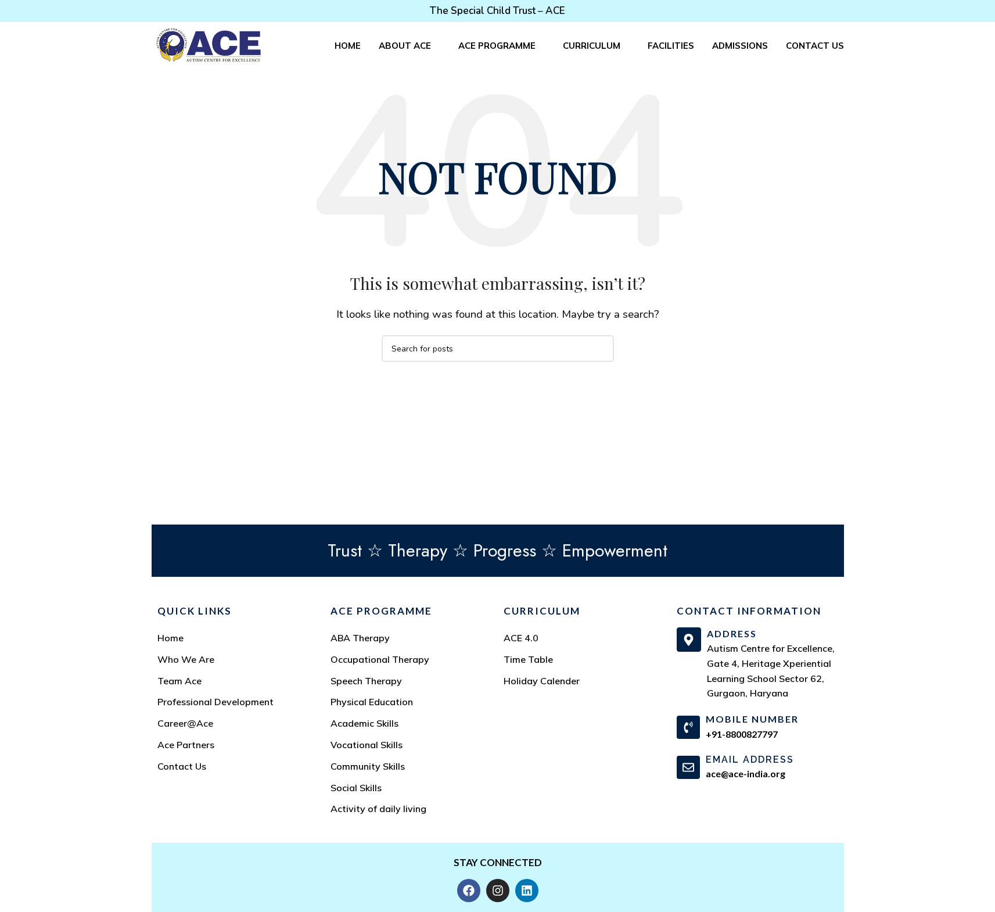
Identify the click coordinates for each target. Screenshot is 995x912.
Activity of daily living (378, 808)
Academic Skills (364, 723)
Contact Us (181, 766)
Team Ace (179, 681)
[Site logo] (208, 44)
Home (170, 638)
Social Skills (356, 787)
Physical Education (372, 702)
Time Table (528, 659)
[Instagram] (497, 890)
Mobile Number (752, 718)
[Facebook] (468, 890)
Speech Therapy (366, 681)
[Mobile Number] (688, 727)
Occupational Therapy (380, 659)
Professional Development (215, 702)
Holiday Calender (542, 681)
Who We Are (185, 659)
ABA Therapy (360, 638)
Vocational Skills (367, 745)
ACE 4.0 (521, 638)
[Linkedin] (526, 890)
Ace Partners (185, 745)
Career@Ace (185, 723)
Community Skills (368, 766)
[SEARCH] (600, 348)
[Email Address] (688, 767)
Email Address (750, 759)
